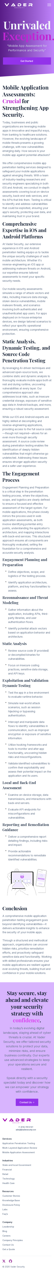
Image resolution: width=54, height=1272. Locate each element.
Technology (8, 1178)
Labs (4, 1209)
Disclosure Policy (11, 1205)
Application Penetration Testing (18, 1143)
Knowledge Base (11, 1200)
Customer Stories (11, 1196)
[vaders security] (16, 1121)
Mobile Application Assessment (18, 1152)
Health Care (8, 1183)
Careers (6, 1235)
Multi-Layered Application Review (19, 1148)
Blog (4, 1231)
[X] (3, 1261)
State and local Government (16, 1165)
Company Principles (12, 1240)
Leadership (8, 1226)
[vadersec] (17, 4)
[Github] (10, 1261)
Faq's (5, 1214)
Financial (7, 1169)
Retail (5, 1174)
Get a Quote (8, 1249)
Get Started (26, 61)
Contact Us (27, 1102)
